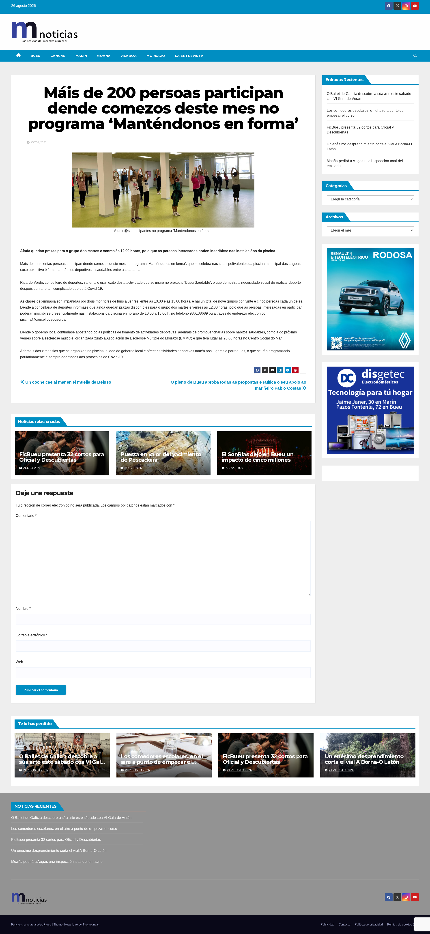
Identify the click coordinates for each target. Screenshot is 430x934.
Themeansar (91, 924)
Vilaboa (128, 56)
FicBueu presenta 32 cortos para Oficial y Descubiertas (61, 457)
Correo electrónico (31, 635)
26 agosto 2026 (35, 770)
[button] (415, 56)
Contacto (344, 924)
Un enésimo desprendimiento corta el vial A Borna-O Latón (364, 759)
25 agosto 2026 (137, 770)
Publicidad (327, 924)
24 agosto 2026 (239, 770)
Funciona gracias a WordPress (31, 924)
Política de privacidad (369, 924)
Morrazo (155, 56)
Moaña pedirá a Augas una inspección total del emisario (57, 861)
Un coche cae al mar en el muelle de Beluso (67, 382)
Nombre (23, 608)
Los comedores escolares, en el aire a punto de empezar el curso (162, 762)
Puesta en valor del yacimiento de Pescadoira (160, 457)
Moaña (104, 56)
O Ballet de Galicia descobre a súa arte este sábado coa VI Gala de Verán (61, 762)
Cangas (58, 56)
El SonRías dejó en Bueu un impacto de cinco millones (258, 457)
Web (19, 662)
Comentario (26, 515)
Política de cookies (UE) (403, 924)
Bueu (36, 56)
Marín (81, 56)
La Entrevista (189, 56)
